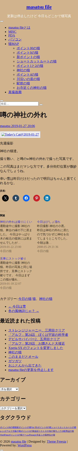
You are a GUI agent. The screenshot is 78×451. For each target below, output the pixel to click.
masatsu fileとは (19, 27)
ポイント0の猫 (27, 52)
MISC (12, 31)
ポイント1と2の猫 (30, 66)
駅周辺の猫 (68, 431)
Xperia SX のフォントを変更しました (35, 348)
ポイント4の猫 (27, 74)
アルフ (9, 431)
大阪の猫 (16, 431)
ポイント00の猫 (28, 48)
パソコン (15, 39)
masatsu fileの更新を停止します (31, 370)
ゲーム (25, 435)
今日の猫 (25, 299)
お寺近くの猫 (40, 435)
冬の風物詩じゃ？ (23, 311)
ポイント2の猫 (27, 431)
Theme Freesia (56, 441)
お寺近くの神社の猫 (32, 87)
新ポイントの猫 (28, 57)
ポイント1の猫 (15, 435)
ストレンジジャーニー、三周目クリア (36, 330)
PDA (11, 35)
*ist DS (34, 427)
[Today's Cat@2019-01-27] (20, 134)
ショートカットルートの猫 (37, 61)
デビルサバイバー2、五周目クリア (34, 339)
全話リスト (39, 431)
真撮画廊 (15, 92)
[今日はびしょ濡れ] (55, 236)
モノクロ (59, 431)
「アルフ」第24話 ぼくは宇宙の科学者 (38, 334)
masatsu (5, 126)
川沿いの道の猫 (28, 79)
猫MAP (13, 44)
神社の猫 (23, 70)
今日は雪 (17, 306)
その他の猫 (50, 431)
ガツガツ (15, 361)
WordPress (4, 435)
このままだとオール (23, 356)
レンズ (3, 431)
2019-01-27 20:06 (23, 126)
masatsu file (39, 7)
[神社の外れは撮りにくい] (18, 236)
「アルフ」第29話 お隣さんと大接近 (36, 343)
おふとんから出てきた (25, 365)
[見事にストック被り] (18, 273)
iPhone (31, 435)
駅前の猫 (23, 83)
